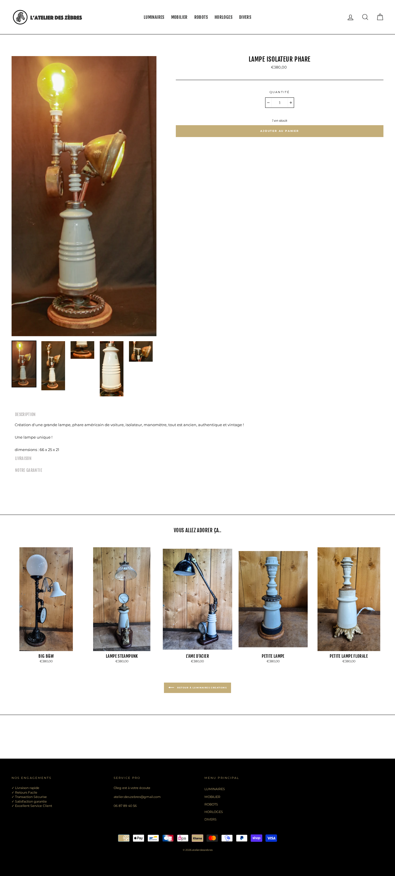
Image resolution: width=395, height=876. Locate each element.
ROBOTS (201, 17)
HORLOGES (223, 17)
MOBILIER (179, 17)
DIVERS (245, 17)
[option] (84, 196)
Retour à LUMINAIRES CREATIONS (201, 687)
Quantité (280, 92)
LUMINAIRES (154, 17)
